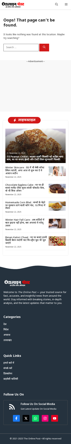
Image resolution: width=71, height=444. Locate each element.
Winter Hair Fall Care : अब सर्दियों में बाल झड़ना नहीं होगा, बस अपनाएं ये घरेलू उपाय (24, 223)
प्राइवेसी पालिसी (10, 379)
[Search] (44, 48)
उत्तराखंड (7, 340)
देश (5, 324)
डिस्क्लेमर (7, 373)
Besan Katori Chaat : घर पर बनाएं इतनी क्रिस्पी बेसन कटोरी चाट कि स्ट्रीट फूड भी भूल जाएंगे (26, 240)
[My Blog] (13, 4)
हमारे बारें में (8, 363)
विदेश (6, 329)
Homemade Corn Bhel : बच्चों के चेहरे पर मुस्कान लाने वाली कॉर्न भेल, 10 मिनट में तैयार (25, 205)
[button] (56, 4)
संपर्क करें (7, 368)
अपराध (6, 335)
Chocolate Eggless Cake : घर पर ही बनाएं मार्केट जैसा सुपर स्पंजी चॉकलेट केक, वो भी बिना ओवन (25, 188)
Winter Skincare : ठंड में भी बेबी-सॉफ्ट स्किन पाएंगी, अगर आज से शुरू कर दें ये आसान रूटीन (24, 170)
